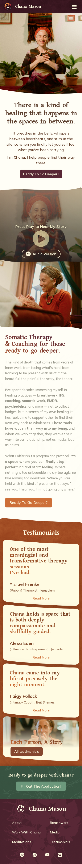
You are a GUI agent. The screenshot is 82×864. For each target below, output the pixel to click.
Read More (41, 598)
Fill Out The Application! (41, 786)
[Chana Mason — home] (8, 6)
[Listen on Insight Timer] (60, 855)
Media (55, 832)
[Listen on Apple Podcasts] (34, 855)
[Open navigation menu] (74, 6)
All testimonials (26, 751)
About (17, 822)
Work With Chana (26, 832)
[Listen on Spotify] (22, 855)
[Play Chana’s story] (41, 239)
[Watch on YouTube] (47, 855)
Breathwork (59, 822)
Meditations (21, 842)
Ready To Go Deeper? (41, 174)
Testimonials (60, 842)
